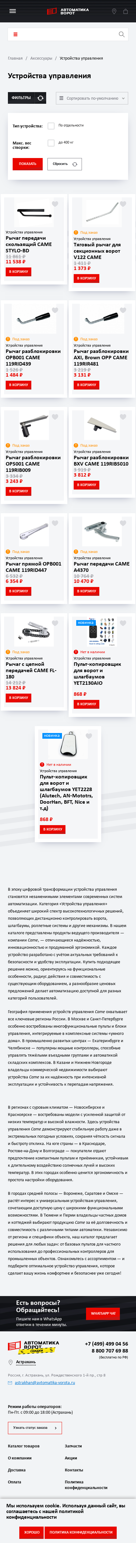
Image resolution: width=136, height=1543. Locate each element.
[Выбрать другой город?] (114, 11)
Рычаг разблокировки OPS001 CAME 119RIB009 (33, 464)
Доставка (17, 1470)
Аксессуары (41, 58)
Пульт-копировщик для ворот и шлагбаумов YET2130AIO (97, 673)
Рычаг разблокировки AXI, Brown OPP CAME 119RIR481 (101, 358)
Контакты (74, 1470)
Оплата (14, 1482)
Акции (71, 1458)
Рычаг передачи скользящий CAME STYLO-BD (29, 244)
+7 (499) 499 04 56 (106, 1344)
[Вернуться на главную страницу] (68, 11)
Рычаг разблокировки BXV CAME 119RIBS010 (101, 461)
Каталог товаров (15, 34)
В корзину (18, 272)
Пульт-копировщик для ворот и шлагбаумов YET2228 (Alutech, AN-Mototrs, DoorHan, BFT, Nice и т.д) (66, 793)
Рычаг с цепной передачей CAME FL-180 (31, 670)
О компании (20, 1458)
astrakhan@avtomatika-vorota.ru (45, 1383)
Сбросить (60, 164)
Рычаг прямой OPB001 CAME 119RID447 (33, 567)
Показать (27, 164)
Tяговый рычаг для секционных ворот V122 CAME (97, 251)
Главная (15, 58)
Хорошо (32, 1532)
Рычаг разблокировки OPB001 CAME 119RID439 (33, 358)
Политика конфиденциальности (85, 1485)
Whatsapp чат (103, 1314)
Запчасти (73, 1446)
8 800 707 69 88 (108, 1353)
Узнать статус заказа (30, 1428)
